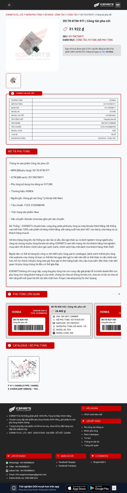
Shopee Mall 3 (99, 462)
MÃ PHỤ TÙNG (105, 40)
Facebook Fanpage (67, 462)
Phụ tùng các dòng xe (93, 427)
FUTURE (92, 40)
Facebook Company (67, 466)
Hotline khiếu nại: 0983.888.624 (23, 478)
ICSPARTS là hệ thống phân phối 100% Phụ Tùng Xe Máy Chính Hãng (40, 416)
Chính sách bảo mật (93, 414)
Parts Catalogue (91, 434)
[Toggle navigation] (9, 5)
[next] (118, 294)
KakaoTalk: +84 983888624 (21, 470)
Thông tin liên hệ (91, 442)
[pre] (113, 294)
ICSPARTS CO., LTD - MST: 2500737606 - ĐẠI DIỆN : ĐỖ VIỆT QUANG (40, 433)
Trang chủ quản (91, 445)
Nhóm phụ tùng (91, 431)
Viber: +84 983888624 (19, 467)
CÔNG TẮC (81, 40)
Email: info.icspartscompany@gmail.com (27, 474)
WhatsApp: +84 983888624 (21, 463)
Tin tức (87, 438)
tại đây (102, 52)
